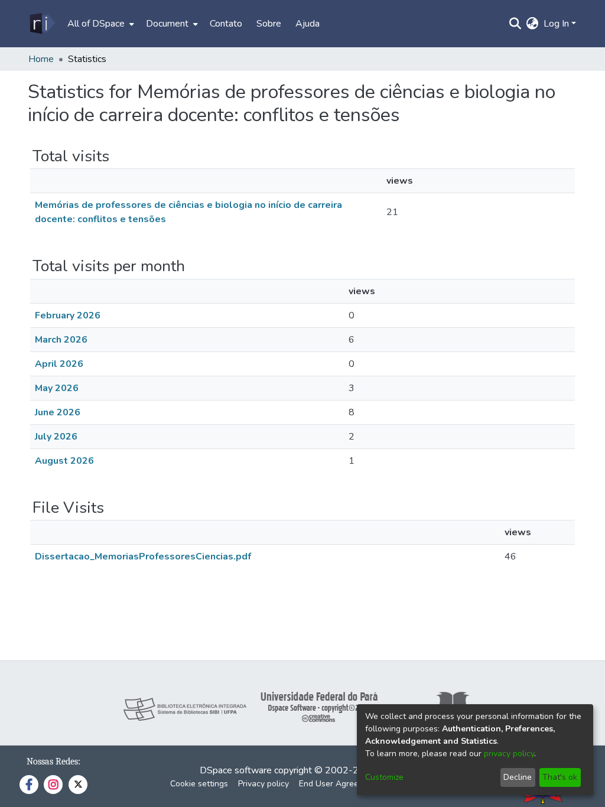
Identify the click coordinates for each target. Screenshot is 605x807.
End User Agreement (338, 783)
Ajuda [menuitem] (307, 23)
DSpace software (236, 770)
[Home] (42, 23)
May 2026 (57, 388)
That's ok (559, 777)
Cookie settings (199, 783)
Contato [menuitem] (226, 23)
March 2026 (61, 339)
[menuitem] (99, 23)
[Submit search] (515, 24)
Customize (384, 777)
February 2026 (67, 315)
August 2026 (64, 460)
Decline (517, 777)
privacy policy (509, 753)
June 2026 (57, 412)
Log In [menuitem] (556, 23)
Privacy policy (263, 783)
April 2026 (59, 363)
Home (41, 59)
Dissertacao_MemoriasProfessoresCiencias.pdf (143, 556)
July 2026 (56, 436)
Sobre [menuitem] (268, 23)
